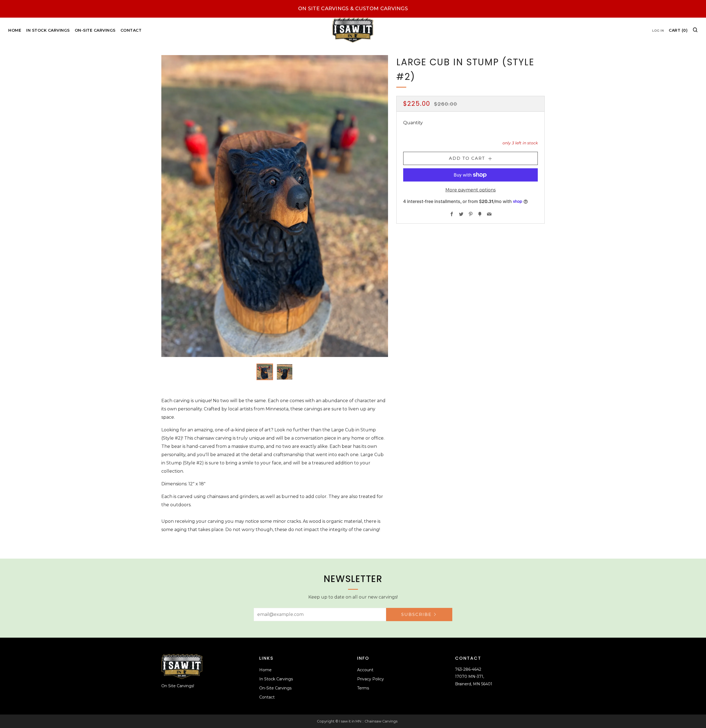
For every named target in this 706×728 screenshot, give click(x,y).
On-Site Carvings (95, 30)
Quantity (413, 122)
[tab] (264, 372)
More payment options (470, 190)
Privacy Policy (370, 678)
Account (365, 669)
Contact (131, 30)
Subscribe (416, 614)
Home (14, 30)
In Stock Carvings (48, 30)
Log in (658, 31)
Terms (363, 688)
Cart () (678, 30)
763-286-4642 (468, 669)
